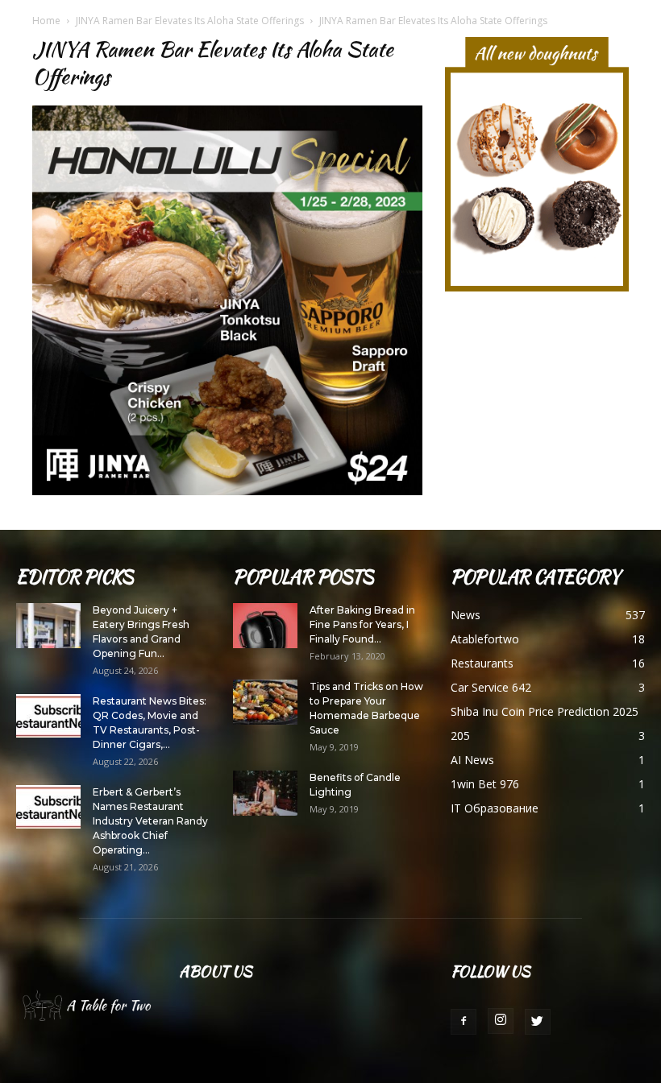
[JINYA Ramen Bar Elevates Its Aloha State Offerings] (227, 491)
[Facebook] (463, 1022)
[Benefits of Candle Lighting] (265, 793)
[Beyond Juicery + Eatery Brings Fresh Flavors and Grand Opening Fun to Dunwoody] (48, 625)
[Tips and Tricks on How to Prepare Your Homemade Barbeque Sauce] (265, 702)
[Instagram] (500, 1021)
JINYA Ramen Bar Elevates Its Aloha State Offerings (190, 20)
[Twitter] (538, 1022)
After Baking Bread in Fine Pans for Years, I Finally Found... (362, 624)
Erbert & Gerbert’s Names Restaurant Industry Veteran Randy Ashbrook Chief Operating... (150, 821)
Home (46, 20)
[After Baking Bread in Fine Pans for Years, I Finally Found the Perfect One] (265, 625)
